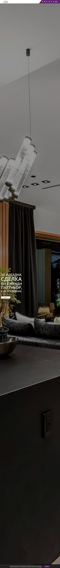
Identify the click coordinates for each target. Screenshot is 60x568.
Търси (5, 297)
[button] (53, 1)
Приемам (46, 566)
